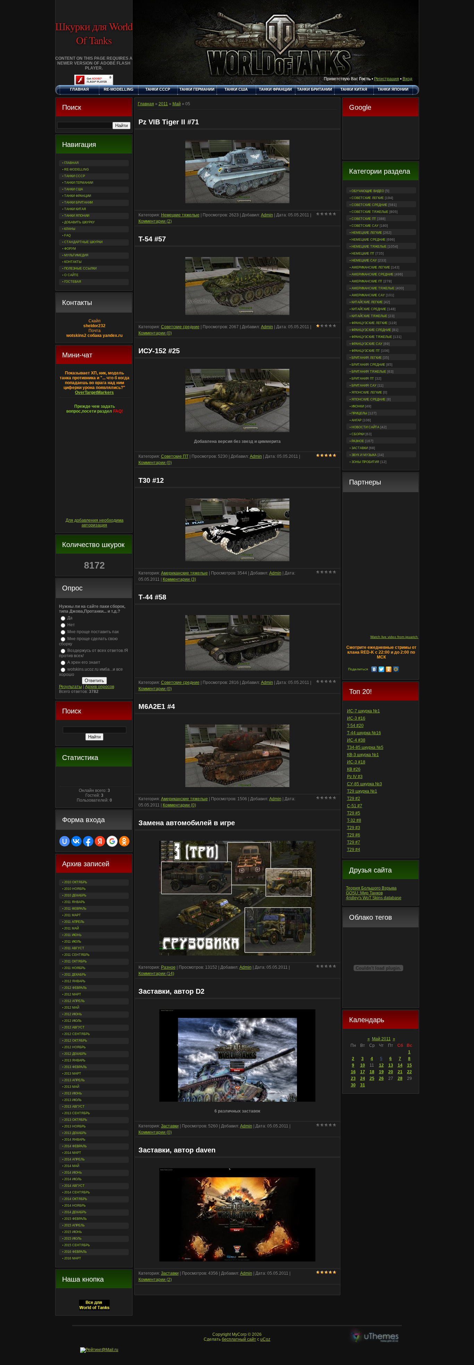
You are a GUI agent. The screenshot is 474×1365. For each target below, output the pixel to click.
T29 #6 (353, 835)
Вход (407, 78)
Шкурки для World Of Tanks (94, 33)
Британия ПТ (363, 378)
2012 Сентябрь (77, 1034)
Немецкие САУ (364, 260)
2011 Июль (72, 941)
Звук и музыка (364, 455)
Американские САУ (368, 295)
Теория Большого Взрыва (371, 888)
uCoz (265, 1339)
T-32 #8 (354, 820)
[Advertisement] (380, 138)
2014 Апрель (74, 1159)
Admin (267, 215)
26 (381, 1078)
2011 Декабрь (75, 974)
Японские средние (369, 399)
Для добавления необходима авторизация (95, 523)
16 (353, 1071)
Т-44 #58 (152, 597)
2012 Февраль (75, 988)
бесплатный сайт (239, 1339)
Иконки (358, 406)
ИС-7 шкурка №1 (363, 711)
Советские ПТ (364, 219)
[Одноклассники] (388, 669)
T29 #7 (353, 842)
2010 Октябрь (75, 882)
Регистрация (386, 78)
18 (372, 1071)
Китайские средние (369, 309)
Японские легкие (367, 392)
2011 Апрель (74, 922)
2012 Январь (74, 981)
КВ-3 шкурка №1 (363, 754)
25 (372, 1078)
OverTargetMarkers (94, 392)
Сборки (358, 434)
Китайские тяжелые (369, 316)
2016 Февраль (75, 1252)
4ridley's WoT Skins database (373, 897)
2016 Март (72, 1258)
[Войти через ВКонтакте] (76, 841)
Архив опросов (99, 686)
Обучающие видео (368, 191)
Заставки (360, 448)
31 (362, 1085)
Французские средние (371, 330)
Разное (358, 441)
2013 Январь (74, 1060)
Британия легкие (367, 357)
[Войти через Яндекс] (100, 841)
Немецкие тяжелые (369, 246)
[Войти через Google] (112, 841)
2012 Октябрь (75, 1040)
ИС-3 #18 (356, 762)
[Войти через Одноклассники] (124, 841)
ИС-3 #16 (356, 718)
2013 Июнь (73, 1093)
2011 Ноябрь (74, 968)
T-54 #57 (152, 239)
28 (400, 1078)
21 (400, 1071)
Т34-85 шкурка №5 (365, 747)
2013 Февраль (75, 1067)
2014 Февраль (75, 1146)
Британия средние (368, 364)
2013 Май (71, 1087)
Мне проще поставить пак (93, 631)
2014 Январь (74, 1139)
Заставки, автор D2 (171, 991)
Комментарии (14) (156, 973)
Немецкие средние (369, 239)
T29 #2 (353, 798)
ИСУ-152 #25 (159, 351)
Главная (146, 103)
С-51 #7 (354, 805)
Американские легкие (371, 267)
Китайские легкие (367, 302)
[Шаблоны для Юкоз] (375, 1337)
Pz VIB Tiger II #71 (168, 122)
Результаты (70, 686)
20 (390, 1071)
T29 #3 (353, 827)
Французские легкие (370, 323)
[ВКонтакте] (374, 669)
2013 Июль (73, 1100)
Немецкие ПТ (363, 253)
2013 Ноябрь (75, 1126)
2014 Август (74, 1186)
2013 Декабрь (75, 1133)
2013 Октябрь (75, 1120)
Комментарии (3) (179, 579)
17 (362, 1071)
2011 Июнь (73, 935)
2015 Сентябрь (77, 1245)
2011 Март (72, 915)
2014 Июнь (73, 1172)
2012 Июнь (73, 1014)
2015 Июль (73, 1238)
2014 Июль (73, 1179)
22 (409, 1071)
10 (362, 1065)
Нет (71, 624)
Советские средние (369, 205)
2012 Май (71, 1007)
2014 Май (71, 1166)
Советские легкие (368, 198)
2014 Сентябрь (77, 1192)
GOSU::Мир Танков (364, 893)
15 (409, 1065)
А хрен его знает (83, 662)
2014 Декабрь (75, 1212)
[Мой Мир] (396, 669)
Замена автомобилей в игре (186, 823)
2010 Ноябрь (75, 889)
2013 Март (72, 1073)
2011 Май (71, 928)
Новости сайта (365, 427)
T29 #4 (353, 849)
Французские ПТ (366, 351)
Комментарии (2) (155, 221)
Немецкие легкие (367, 232)
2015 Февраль (75, 1219)
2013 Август (74, 1106)
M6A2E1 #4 (156, 706)
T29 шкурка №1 (362, 791)
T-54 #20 (355, 725)
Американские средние (372, 274)
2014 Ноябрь (75, 1205)
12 (381, 1065)
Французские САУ (367, 344)
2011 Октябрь (75, 961)
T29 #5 (353, 813)
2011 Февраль (75, 908)
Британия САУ (364, 385)
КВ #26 (354, 769)
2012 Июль (73, 1021)
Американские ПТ (367, 281)
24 (362, 1078)
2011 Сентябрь (77, 955)
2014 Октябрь (75, 1199)
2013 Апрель (74, 1080)
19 (381, 1071)
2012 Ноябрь (75, 1047)
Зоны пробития (365, 462)
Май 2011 (381, 1038)
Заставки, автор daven (176, 1150)
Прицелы (359, 413)
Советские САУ (365, 226)
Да (70, 617)
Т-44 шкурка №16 (364, 732)
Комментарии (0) (155, 333)
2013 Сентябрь (77, 1113)
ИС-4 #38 (356, 740)
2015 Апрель (74, 1225)
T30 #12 (151, 480)
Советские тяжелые (370, 212)
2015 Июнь (73, 1232)
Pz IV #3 (355, 776)
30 (353, 1085)
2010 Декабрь (75, 895)
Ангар (357, 420)
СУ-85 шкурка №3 (364, 783)
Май (176, 103)
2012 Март (72, 994)
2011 (163, 103)
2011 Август (74, 948)
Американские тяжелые (373, 288)
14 (400, 1065)
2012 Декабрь (75, 1054)
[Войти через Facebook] (88, 841)
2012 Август (74, 1027)
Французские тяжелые (372, 337)
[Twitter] (381, 669)
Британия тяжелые (369, 371)
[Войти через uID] (64, 841)
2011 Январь (74, 902)
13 (390, 1065)
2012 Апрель (74, 1001)
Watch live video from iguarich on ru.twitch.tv (405, 637)
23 (353, 1078)
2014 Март (72, 1153)
